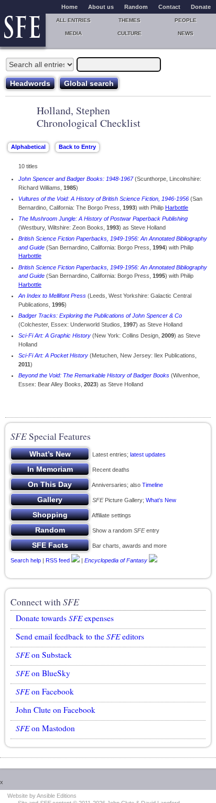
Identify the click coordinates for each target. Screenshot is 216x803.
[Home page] (23, 30)
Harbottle (176, 207)
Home (69, 7)
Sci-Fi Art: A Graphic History (54, 335)
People (186, 20)
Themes (129, 20)
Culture (129, 33)
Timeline (152, 485)
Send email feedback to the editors (80, 636)
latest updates (148, 454)
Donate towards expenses (65, 618)
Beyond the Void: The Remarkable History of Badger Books (93, 375)
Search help (25, 560)
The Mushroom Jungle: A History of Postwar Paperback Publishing (103, 218)
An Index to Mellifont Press (52, 295)
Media (73, 33)
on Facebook (45, 691)
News (185, 33)
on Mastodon (45, 728)
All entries (73, 20)
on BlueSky (43, 673)
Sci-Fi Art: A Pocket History (53, 355)
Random (136, 7)
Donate (201, 7)
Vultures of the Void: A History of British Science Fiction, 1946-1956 (103, 199)
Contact (169, 7)
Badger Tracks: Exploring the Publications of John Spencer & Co (100, 315)
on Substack (44, 654)
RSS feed (58, 560)
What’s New (161, 500)
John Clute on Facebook (55, 709)
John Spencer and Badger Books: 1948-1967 (75, 179)
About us (101, 7)
